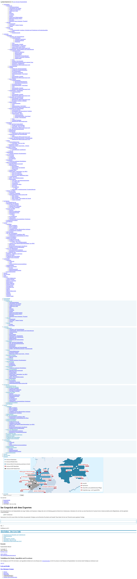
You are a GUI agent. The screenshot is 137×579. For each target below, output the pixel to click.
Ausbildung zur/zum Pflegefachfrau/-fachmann (19, 229)
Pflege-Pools (12, 244)
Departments (9, 122)
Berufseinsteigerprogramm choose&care (18, 246)
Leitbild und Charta (13, 10)
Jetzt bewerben (6, 274)
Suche (4, 275)
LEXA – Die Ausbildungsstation (19, 242)
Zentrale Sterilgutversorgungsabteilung (18, 264)
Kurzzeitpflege (12, 192)
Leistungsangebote (16, 37)
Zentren (8, 140)
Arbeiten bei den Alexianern (12, 257)
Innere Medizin (12, 79)
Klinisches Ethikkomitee (14, 211)
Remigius (8, 293)
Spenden (11, 16)
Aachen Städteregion (11, 278)
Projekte (11, 28)
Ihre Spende (12, 31)
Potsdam (8, 292)
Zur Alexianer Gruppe (7, 569)
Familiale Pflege (12, 170)
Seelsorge (11, 13)
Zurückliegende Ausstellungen (19, 149)
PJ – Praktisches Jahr (11, 252)
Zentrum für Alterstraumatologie (19, 68)
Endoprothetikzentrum (14, 142)
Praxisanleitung (15, 187)
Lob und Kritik (5, 566)
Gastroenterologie (13, 66)
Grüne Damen (12, 217)
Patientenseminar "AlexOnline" (19, 45)
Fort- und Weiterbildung (11, 233)
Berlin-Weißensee (10, 283)
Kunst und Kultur (13, 148)
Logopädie (11, 156)
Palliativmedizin (12, 102)
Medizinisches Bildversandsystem (19, 121)
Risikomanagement (13, 269)
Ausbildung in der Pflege (14, 240)
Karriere (5, 222)
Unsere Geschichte (16, 199)
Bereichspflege (15, 166)
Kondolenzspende (16, 32)
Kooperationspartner (10, 271)
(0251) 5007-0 (4, 554)
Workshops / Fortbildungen (18, 63)
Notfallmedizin (18, 54)
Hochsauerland (9, 285)
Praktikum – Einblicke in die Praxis (14, 253)
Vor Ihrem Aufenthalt (14, 204)
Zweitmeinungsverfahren (12, 220)
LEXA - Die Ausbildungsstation (16, 178)
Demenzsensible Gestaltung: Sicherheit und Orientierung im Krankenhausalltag (30, 30)
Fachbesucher (6, 258)
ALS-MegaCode (16, 181)
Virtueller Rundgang (16, 120)
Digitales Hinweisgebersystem (10, 577)
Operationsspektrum (19, 40)
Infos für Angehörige (16, 172)
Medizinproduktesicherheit (15, 270)
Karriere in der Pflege (11, 238)
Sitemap (5, 571)
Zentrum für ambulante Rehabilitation (17, 161)
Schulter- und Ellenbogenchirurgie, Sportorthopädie (20, 138)
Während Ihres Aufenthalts (15, 206)
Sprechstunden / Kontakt (17, 44)
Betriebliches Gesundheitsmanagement (18, 251)
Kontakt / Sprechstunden (17, 61)
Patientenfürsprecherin (14, 212)
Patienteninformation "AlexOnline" (20, 73)
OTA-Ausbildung (13, 228)
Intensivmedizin (18, 53)
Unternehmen (6, 4)
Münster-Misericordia (11, 291)
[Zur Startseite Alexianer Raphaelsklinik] (19, 1)
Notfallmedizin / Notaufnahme (16, 90)
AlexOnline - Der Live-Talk (18, 126)
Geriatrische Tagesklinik (17, 72)
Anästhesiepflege (13, 176)
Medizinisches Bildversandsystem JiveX (21, 48)
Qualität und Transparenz (14, 9)
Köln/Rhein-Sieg (10, 287)
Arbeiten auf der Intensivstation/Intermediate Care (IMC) (22, 243)
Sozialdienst (12, 213)
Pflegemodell (15, 169)
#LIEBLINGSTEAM (14, 239)
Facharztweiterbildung (11, 237)
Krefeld (8, 288)
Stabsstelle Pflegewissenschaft (16, 163)
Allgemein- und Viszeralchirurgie (16, 36)
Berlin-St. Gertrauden (11, 280)
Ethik (10, 12)
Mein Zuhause (15, 195)
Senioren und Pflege (10, 190)
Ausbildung (9, 224)
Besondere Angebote (11, 147)
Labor (10, 262)
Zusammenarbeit (10, 265)
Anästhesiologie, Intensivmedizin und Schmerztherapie (21, 49)
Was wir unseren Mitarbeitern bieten (20, 175)
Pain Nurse (14, 185)
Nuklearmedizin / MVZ (17, 113)
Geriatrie (11, 67)
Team (13, 43)
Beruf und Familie (10, 255)
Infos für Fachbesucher (17, 174)
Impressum (5, 573)
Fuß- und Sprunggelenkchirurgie (16, 129)
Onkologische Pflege (16, 184)
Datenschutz (6, 574)
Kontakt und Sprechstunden (18, 125)
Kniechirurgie (12, 131)
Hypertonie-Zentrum (16, 84)
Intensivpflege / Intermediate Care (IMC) (18, 171)
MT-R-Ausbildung (13, 226)
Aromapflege (15, 183)
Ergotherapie (12, 157)
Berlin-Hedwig (9, 282)
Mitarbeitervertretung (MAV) (15, 18)
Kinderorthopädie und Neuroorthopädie (18, 134)
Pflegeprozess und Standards (18, 167)
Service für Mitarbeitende (12, 248)
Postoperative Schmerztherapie (22, 55)
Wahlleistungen (9, 152)
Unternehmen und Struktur (15, 8)
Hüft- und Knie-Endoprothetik (16, 124)
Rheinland (8, 294)
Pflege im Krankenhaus (11, 162)
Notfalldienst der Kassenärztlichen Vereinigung (19, 219)
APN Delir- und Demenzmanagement (20, 180)
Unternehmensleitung (14, 7)
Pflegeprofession (13, 165)
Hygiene (11, 267)
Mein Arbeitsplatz (16, 197)
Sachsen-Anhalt (9, 296)
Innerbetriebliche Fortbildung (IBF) (17, 234)
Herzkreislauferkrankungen (21, 81)
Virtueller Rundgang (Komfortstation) (17, 153)
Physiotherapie (12, 158)
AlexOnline (5, 521)
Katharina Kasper (10, 284)
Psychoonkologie (13, 216)
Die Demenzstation (16, 71)
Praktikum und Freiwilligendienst (16, 247)
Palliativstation (18, 58)
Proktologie (17, 41)
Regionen (5, 276)
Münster (8, 289)
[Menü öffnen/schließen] (6, 2)
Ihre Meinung (9, 221)
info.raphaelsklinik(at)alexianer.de (8, 555)
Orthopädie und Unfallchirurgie (16, 97)
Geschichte (11, 14)
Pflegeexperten (12, 179)
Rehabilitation (9, 160)
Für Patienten (6, 201)
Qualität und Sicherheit (11, 266)
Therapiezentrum (10, 154)
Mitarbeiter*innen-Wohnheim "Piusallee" (18, 21)
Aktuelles (8, 22)
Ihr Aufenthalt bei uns (11, 202)
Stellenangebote (9, 231)
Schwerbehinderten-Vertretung (16, 249)
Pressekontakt (12, 23)
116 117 (2, 563)
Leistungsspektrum (16, 80)
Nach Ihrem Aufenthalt (14, 207)
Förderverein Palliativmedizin (15, 17)
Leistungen (5, 34)
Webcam (11, 151)
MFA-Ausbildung (13, 225)
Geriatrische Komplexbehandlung (19, 70)
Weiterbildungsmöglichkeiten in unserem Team (22, 62)
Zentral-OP (11, 261)
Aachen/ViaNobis (10, 279)
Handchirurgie (12, 130)
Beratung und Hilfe (10, 208)
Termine (11, 26)
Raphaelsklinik (6, 298)
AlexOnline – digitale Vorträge (16, 25)
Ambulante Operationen (20, 39)
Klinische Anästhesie (19, 52)
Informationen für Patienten (12, 203)
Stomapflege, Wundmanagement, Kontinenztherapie (23, 189)
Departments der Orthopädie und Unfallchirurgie (14, 534)
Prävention (11, 19)
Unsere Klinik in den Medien (18, 46)
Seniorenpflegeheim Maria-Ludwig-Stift (18, 194)
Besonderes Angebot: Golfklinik (19, 100)
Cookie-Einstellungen (8, 575)
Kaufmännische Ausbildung (15, 230)
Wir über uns (9, 5)
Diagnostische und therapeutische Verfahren (22, 111)
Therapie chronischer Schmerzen (22, 57)
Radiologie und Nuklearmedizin (16, 108)
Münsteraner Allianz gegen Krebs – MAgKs (19, 145)
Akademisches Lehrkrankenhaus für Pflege (19, 235)
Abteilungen (9, 35)
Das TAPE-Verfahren (17, 112)
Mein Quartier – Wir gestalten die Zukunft (21, 198)
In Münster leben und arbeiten (13, 256)
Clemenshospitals (46, 561)
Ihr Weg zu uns (4, 551)
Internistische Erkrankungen (21, 82)
